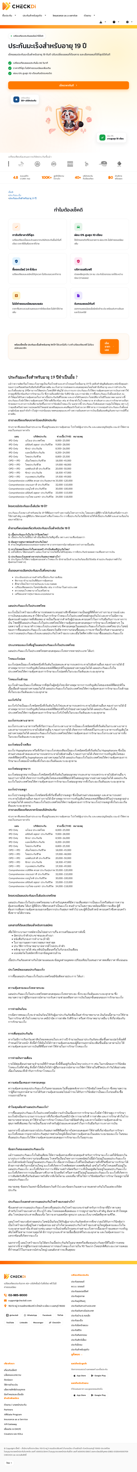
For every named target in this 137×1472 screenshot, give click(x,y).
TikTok (60, 1315)
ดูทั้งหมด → (77, 1354)
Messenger (38, 1322)
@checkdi (14, 1315)
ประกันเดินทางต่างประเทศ (83, 1306)
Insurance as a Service (16, 1419)
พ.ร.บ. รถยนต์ (77, 1286)
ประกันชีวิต (76, 1330)
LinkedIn (24, 1322)
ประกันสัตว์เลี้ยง (78, 1339)
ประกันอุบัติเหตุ (78, 1301)
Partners (8, 1409)
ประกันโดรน (76, 1344)
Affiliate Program (13, 1414)
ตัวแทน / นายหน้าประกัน (15, 1404)
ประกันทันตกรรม (79, 1335)
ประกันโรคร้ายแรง (79, 1325)
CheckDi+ (56, 1322)
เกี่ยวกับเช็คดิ (10, 1370)
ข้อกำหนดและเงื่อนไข (14, 1394)
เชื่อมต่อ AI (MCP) (12, 1429)
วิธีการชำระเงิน (11, 1384)
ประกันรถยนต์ (77, 1281)
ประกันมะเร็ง (77, 1320)
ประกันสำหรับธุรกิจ (80, 1349)
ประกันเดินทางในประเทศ (82, 1310)
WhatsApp (32, 1315)
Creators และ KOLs (13, 1434)
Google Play (100, 1375)
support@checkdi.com (20, 1300)
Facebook (47, 1315)
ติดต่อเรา (8, 1379)
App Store (81, 1375)
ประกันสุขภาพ (78, 1296)
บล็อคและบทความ (12, 1375)
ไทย (8, 1462)
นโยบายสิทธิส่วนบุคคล (14, 1389)
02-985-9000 (17, 1295)
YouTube (10, 1322)
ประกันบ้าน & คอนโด (80, 1315)
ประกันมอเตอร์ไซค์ (79, 1291)
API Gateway (10, 1424)
